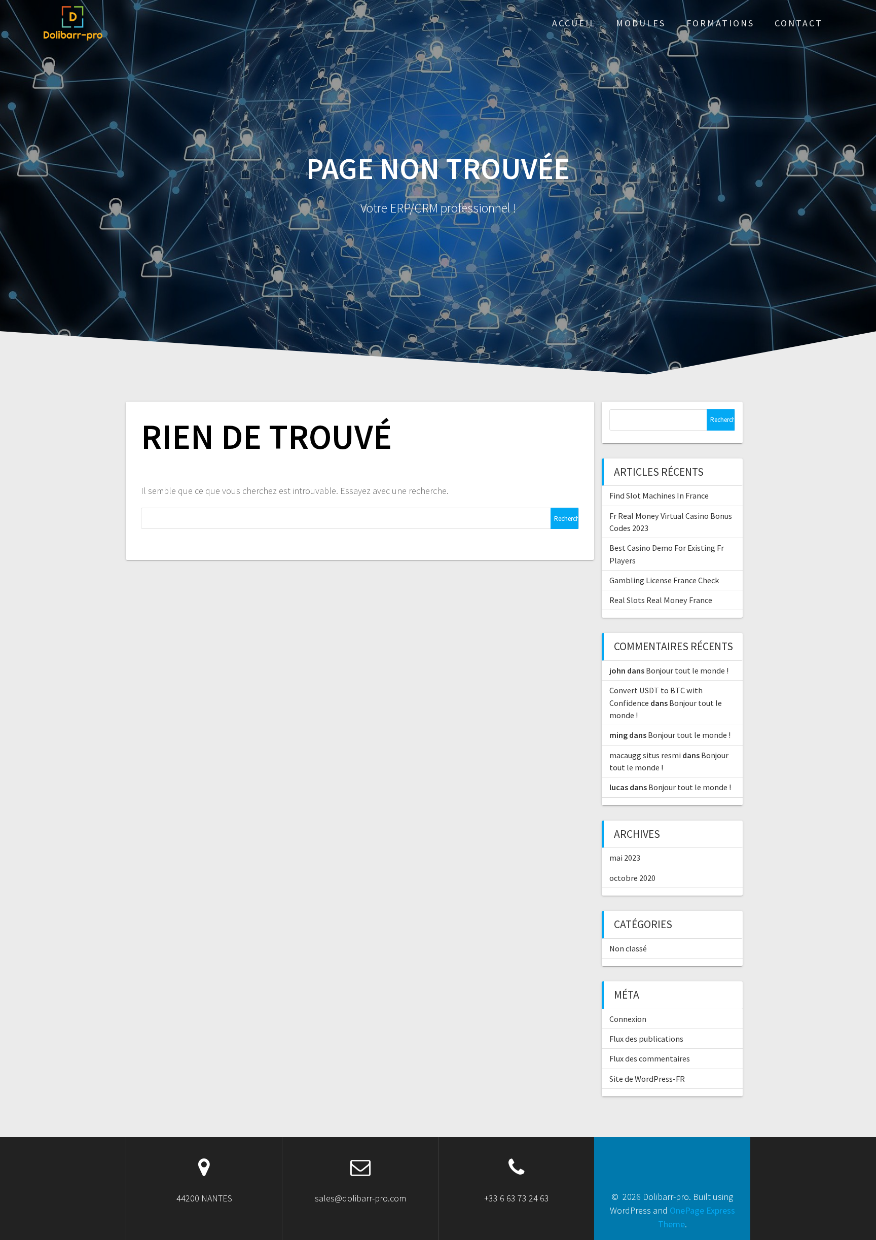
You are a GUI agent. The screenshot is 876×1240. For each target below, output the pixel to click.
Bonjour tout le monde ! (687, 670)
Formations (720, 23)
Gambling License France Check (664, 580)
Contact (799, 23)
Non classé (628, 948)
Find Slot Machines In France (659, 495)
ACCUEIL (574, 23)
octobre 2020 (632, 878)
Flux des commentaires (649, 1058)
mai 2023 (624, 858)
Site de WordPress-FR (647, 1079)
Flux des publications (646, 1039)
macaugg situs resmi (645, 755)
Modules (641, 23)
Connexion (627, 1019)
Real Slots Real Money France (660, 600)
